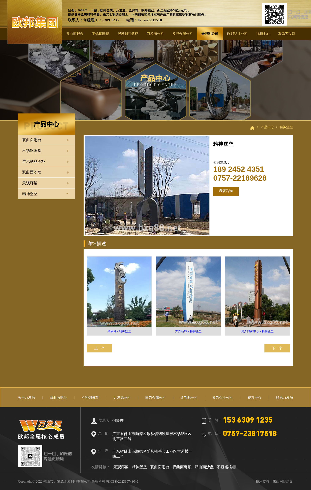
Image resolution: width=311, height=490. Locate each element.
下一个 (277, 348)
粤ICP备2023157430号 (122, 481)
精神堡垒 (29, 194)
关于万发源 (26, 397)
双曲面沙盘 (31, 172)
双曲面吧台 (74, 33)
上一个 (99, 348)
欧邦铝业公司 (237, 33)
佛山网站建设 (283, 481)
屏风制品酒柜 (128, 33)
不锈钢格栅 (226, 467)
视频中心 (263, 33)
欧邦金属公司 (182, 33)
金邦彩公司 (209, 33)
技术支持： (264, 481)
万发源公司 (155, 33)
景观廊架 (29, 183)
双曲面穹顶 (181, 467)
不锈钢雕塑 (100, 33)
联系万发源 (286, 33)
